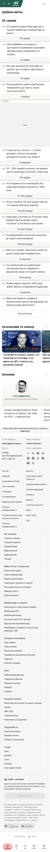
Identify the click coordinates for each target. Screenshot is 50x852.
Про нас (5, 471)
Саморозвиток (11, 715)
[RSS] (33, 463)
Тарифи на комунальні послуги (19, 655)
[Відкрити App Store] (27, 826)
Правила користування (12, 502)
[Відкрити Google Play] (11, 826)
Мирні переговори (13, 579)
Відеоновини (10, 550)
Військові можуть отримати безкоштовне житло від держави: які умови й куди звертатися (27, 301)
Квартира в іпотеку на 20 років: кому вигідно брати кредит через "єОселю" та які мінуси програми (27, 220)
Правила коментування (36, 484)
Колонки (8, 374)
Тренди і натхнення (14, 739)
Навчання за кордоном (15, 719)
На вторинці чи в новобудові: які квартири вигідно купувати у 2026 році (25, 187)
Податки (8, 659)
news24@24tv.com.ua (11, 443)
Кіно (6, 670)
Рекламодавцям (9, 497)
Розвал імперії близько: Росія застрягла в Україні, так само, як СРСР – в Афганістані (21, 413)
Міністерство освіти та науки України (23, 703)
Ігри (28, 520)
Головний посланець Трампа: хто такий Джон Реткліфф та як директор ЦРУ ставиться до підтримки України (21, 359)
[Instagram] (28, 458)
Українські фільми (13, 679)
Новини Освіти (12, 699)
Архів (28, 510)
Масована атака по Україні (17, 587)
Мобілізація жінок (13, 615)
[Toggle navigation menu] (9, 4)
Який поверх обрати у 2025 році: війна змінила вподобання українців (27, 285)
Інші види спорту (12, 768)
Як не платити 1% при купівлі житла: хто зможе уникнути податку (27, 203)
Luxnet (33, 836)
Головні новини (12, 538)
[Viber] (33, 458)
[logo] (15, 3)
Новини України (12, 542)
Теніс (6, 759)
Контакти (30, 495)
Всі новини (10, 534)
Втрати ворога (11, 595)
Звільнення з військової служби (20, 607)
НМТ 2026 (8, 711)
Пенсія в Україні (12, 663)
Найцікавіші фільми (14, 675)
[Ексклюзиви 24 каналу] (46, 326)
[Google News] (28, 463)
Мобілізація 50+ (11, 611)
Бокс (6, 751)
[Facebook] (28, 453)
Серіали (8, 691)
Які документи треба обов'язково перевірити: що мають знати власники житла (25, 87)
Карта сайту (31, 515)
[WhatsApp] (43, 458)
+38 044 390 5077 (33, 443)
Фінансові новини (13, 650)
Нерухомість (11, 727)
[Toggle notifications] (44, 4)
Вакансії (29, 500)
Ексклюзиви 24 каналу (18, 327)
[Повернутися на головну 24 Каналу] (4, 4)
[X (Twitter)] (33, 453)
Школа (7, 707)
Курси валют (10, 646)
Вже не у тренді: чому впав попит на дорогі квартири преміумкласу (26, 252)
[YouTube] (38, 453)
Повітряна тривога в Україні (18, 583)
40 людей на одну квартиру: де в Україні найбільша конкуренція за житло (25, 30)
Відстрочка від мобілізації (17, 623)
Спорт (7, 747)
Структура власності (34, 505)
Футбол (7, 755)
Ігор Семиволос (21, 396)
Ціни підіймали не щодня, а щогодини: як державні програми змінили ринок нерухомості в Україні (25, 49)
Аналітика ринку (12, 731)
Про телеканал (8, 486)
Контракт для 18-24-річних (17, 619)
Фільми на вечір (12, 683)
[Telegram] (43, 453)
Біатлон (8, 763)
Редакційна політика (10, 481)
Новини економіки (14, 638)
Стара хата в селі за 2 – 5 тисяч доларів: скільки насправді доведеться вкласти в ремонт (24, 153)
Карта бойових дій (13, 574)
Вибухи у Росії (11, 591)
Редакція (6, 476)
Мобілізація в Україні (15, 602)
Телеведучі (6, 492)
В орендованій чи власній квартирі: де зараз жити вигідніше (26, 237)
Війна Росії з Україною (16, 566)
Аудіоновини (10, 555)
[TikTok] (38, 458)
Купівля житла (11, 735)
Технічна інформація (34, 489)
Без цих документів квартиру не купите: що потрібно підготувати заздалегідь (25, 69)
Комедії (8, 687)
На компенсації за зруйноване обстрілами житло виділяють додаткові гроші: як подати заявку (25, 268)
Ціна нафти (10, 642)
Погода (7, 559)
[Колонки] (46, 374)
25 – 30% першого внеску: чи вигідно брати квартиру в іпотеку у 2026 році (27, 170)
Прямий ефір (10, 546)
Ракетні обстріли (12, 570)
